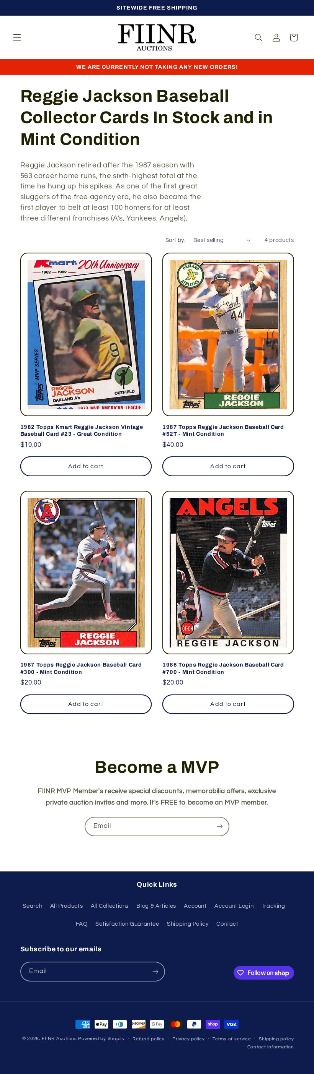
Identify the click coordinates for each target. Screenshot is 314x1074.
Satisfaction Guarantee (127, 924)
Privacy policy (188, 1039)
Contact (227, 924)
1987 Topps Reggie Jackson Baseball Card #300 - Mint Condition (81, 668)
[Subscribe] (220, 826)
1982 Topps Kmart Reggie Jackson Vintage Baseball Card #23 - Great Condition (81, 430)
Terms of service (232, 1039)
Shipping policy (276, 1039)
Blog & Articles (156, 906)
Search (32, 906)
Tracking (273, 906)
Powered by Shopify (101, 1039)
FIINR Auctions (60, 1039)
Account (195, 906)
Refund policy (148, 1039)
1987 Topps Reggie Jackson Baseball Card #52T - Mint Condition (223, 430)
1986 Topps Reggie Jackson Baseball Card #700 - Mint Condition (223, 668)
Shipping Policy (187, 924)
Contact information (270, 1047)
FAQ (82, 924)
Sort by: (175, 240)
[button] (17, 37)
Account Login (233, 906)
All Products (66, 906)
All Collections (110, 906)
